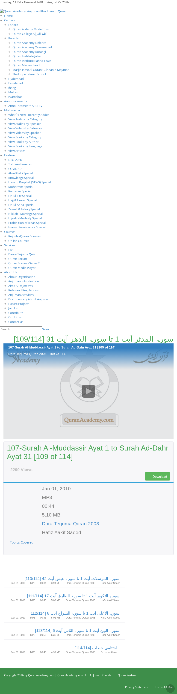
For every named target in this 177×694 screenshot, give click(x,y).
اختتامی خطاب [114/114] (96, 648)
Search (46, 329)
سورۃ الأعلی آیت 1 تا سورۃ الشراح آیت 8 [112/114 (75, 613)
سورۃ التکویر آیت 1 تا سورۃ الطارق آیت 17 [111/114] (73, 596)
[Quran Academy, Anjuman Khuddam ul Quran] (33, 11)
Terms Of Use (164, 687)
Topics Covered (22, 542)
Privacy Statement (136, 687)
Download (159, 476)
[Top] (170, 688)
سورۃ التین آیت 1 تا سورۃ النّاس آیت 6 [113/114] (77, 630)
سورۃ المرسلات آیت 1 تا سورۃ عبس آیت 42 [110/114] (71, 578)
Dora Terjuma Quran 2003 (70, 523)
